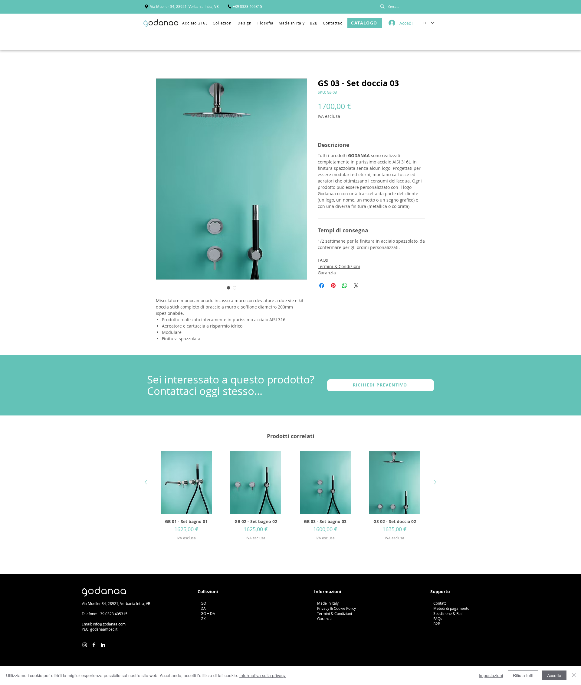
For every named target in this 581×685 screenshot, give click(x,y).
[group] (290, 503)
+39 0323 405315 (112, 613)
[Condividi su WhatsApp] (344, 285)
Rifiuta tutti (523, 675)
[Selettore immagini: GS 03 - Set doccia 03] (228, 288)
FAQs (323, 260)
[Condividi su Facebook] (321, 285)
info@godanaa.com (109, 624)
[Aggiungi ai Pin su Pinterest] (333, 285)
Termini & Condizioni (339, 266)
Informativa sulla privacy (262, 675)
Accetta (554, 675)
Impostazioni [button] (491, 675)
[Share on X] (356, 285)
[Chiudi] (573, 675)
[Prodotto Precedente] (145, 482)
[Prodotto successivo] (435, 482)
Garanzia (327, 273)
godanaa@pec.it (103, 629)
